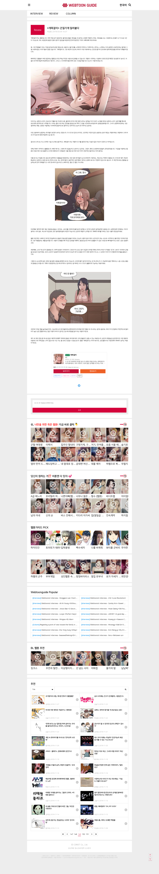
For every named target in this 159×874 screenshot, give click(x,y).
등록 (79, 410)
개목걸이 (71, 355)
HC (66, 357)
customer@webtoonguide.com (72, 857)
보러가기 (66, 371)
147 (71, 834)
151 (87, 834)
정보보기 (93, 371)
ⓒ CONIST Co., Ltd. (79, 845)
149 (79, 834)
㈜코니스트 (46, 855)
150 (83, 834)
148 (75, 834)
